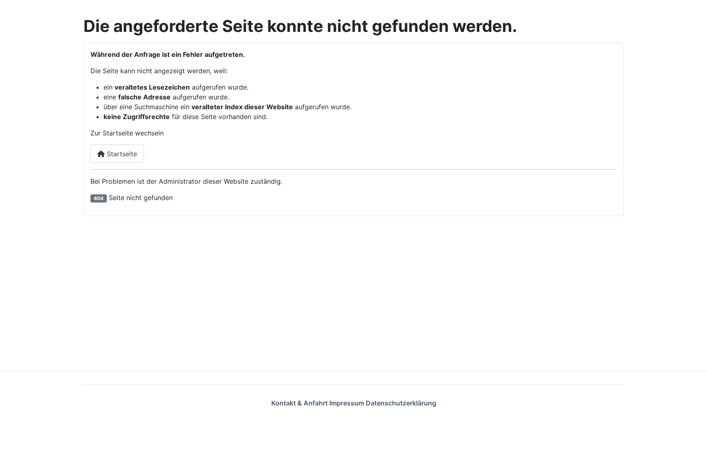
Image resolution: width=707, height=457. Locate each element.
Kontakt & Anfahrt (300, 403)
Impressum (347, 403)
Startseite (121, 154)
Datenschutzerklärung (401, 403)
